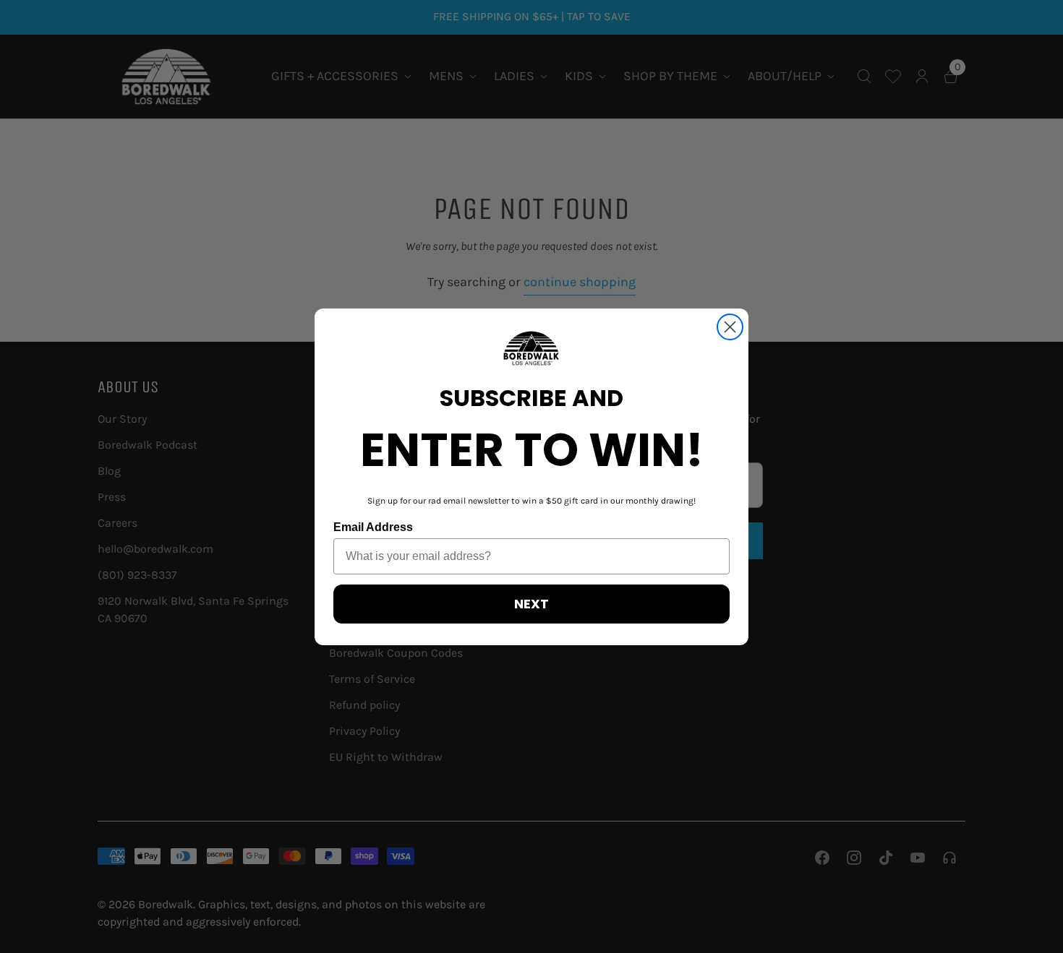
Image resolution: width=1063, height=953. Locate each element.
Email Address (373, 527)
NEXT (531, 604)
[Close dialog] (730, 327)
